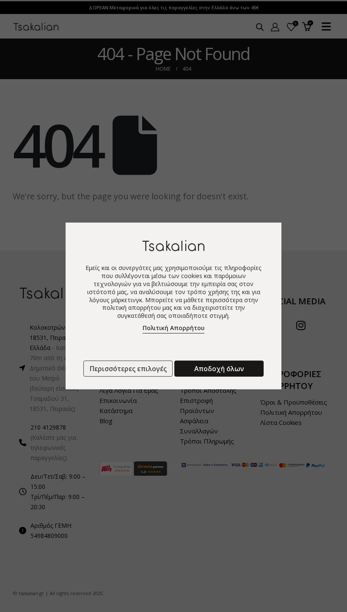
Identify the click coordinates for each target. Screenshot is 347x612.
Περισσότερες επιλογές (128, 368)
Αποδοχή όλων (219, 368)
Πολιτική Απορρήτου (173, 328)
